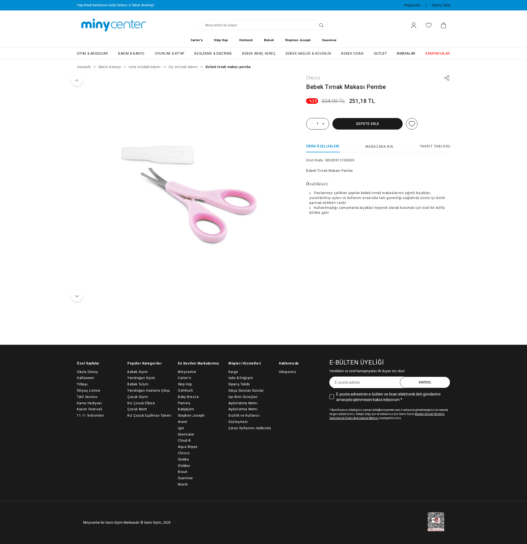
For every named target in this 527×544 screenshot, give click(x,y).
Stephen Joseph (298, 40)
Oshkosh (246, 40)
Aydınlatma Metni (243, 409)
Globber (184, 466)
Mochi (183, 484)
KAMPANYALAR (437, 53)
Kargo (233, 372)
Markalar (406, 53)
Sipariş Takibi (239, 384)
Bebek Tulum (138, 384)
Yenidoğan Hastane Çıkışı (148, 390)
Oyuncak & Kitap (169, 53)
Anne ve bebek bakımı (145, 67)
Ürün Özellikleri (323, 146)
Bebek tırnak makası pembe (228, 67)
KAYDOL (425, 382)
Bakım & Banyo (131, 53)
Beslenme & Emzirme (213, 53)
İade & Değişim (240, 378)
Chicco (313, 77)
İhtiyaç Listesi (88, 390)
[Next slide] (77, 296)
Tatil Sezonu (87, 397)
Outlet (380, 53)
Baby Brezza (188, 397)
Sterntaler (186, 434)
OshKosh (185, 390)
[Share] (447, 78)
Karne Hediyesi (89, 403)
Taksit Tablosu (435, 146)
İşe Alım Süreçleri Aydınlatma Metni (243, 400)
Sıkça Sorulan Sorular (246, 390)
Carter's (196, 40)
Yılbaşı (82, 384)
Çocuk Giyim (137, 397)
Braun (183, 472)
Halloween (85, 378)
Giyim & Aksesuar (92, 53)
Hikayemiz (287, 372)
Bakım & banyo (110, 67)
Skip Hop (221, 40)
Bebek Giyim (137, 372)
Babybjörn (186, 409)
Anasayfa (84, 67)
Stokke (183, 459)
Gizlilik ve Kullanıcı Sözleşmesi (244, 419)
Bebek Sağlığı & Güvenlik (308, 53)
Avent (182, 422)
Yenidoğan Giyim (141, 378)
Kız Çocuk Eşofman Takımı (149, 415)
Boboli (269, 40)
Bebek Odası (352, 53)
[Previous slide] (77, 80)
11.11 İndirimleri (90, 415)
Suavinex (329, 40)
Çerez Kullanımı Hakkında (249, 428)
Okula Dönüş (87, 372)
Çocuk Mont (137, 409)
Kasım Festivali (89, 409)
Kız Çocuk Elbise (141, 403)
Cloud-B (184, 440)
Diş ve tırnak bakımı (183, 67)
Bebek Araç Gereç (259, 53)
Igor (181, 428)
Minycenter (187, 372)
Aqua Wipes (188, 447)
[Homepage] (113, 25)
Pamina (184, 403)
